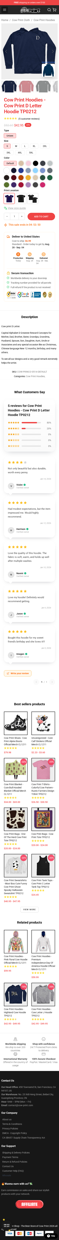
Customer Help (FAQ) (13, 1171)
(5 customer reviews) (29, 118)
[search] (49, 10)
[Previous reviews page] (36, 682)
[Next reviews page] (52, 682)
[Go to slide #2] (26, 86)
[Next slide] (52, 51)
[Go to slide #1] (9, 86)
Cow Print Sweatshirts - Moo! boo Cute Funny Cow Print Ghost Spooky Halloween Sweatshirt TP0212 (15, 887)
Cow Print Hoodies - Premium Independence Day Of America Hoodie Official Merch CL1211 (43, 963)
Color (7, 158)
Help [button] (53, 1236)
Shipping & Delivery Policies (16, 1152)
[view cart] (54, 10)
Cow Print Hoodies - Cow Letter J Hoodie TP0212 (41, 1012)
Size (6, 141)
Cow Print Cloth (21, 20)
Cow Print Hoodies (44, 20)
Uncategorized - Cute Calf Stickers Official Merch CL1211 (42, 741)
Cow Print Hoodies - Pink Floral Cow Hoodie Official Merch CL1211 (15, 959)
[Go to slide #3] (43, 86)
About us (6, 1119)
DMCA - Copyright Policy (14, 1133)
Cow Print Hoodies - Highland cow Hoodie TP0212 (15, 1012)
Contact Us (8, 1166)
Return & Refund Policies (14, 1161)
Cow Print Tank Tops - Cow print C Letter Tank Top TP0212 (42, 883)
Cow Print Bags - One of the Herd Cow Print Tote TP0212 (15, 837)
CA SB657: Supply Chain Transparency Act (23, 1137)
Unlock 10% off (7, 1225)
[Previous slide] (6, 51)
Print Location (11, 190)
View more (29, 909)
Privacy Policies (10, 1128)
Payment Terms (10, 1157)
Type (6, 130)
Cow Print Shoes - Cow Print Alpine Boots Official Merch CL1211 (15, 741)
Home (4, 20)
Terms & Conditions (12, 1124)
